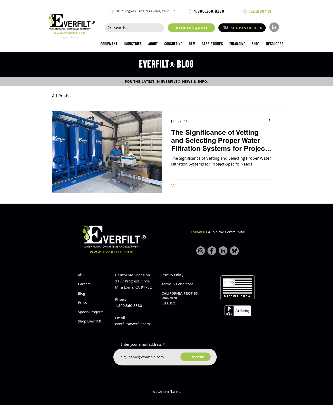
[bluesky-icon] (234, 250)
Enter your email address (141, 344)
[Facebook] (211, 250)
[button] (133, 44)
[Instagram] (200, 250)
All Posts (60, 96)
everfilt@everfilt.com (132, 323)
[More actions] (271, 121)
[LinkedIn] (274, 27)
